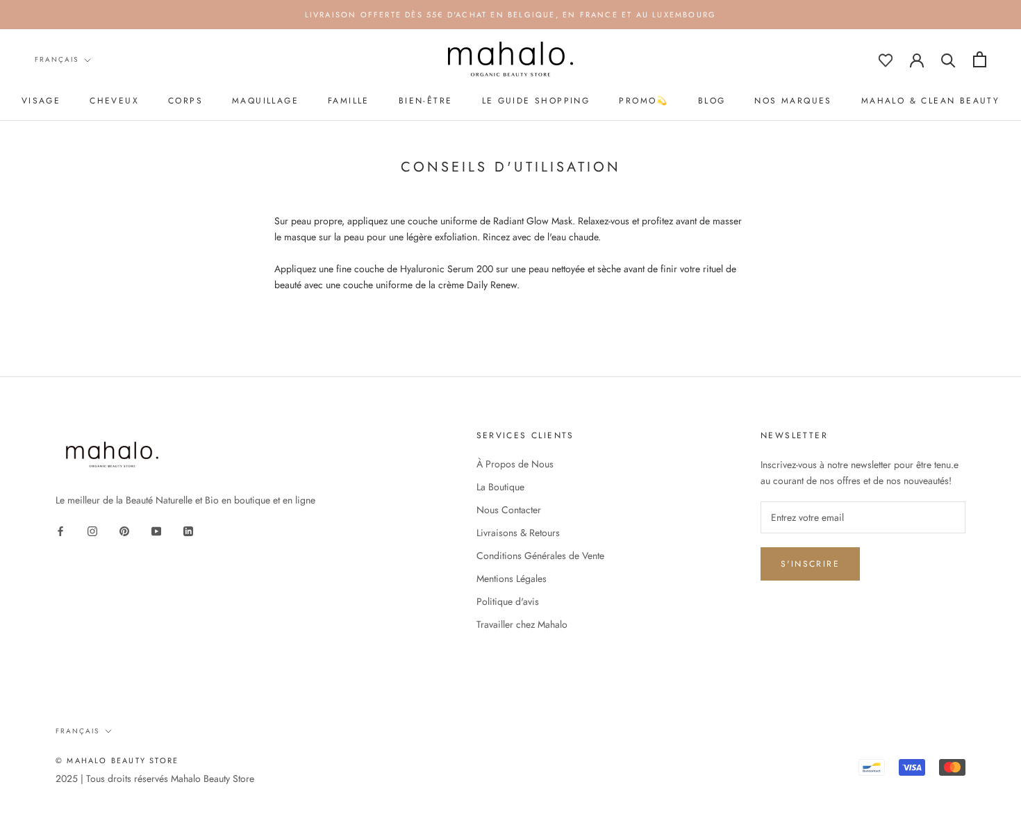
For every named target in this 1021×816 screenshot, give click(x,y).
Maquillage (265, 100)
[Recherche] (948, 59)
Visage (41, 100)
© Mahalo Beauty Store (117, 760)
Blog (712, 100)
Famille (349, 100)
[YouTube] (156, 530)
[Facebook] (60, 530)
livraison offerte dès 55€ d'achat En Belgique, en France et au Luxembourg (511, 14)
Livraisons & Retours (518, 533)
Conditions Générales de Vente (540, 556)
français (56, 59)
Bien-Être (426, 100)
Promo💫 (643, 100)
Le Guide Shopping (536, 100)
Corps (185, 100)
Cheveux (114, 100)
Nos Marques (792, 100)
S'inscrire (810, 564)
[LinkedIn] (188, 530)
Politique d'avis (507, 601)
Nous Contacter (508, 510)
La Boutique (500, 487)
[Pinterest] (124, 530)
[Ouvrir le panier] (979, 59)
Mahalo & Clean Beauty (930, 100)
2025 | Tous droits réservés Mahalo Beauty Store (155, 778)
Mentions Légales (511, 578)
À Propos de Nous (515, 464)
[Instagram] (92, 530)
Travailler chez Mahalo (521, 624)
